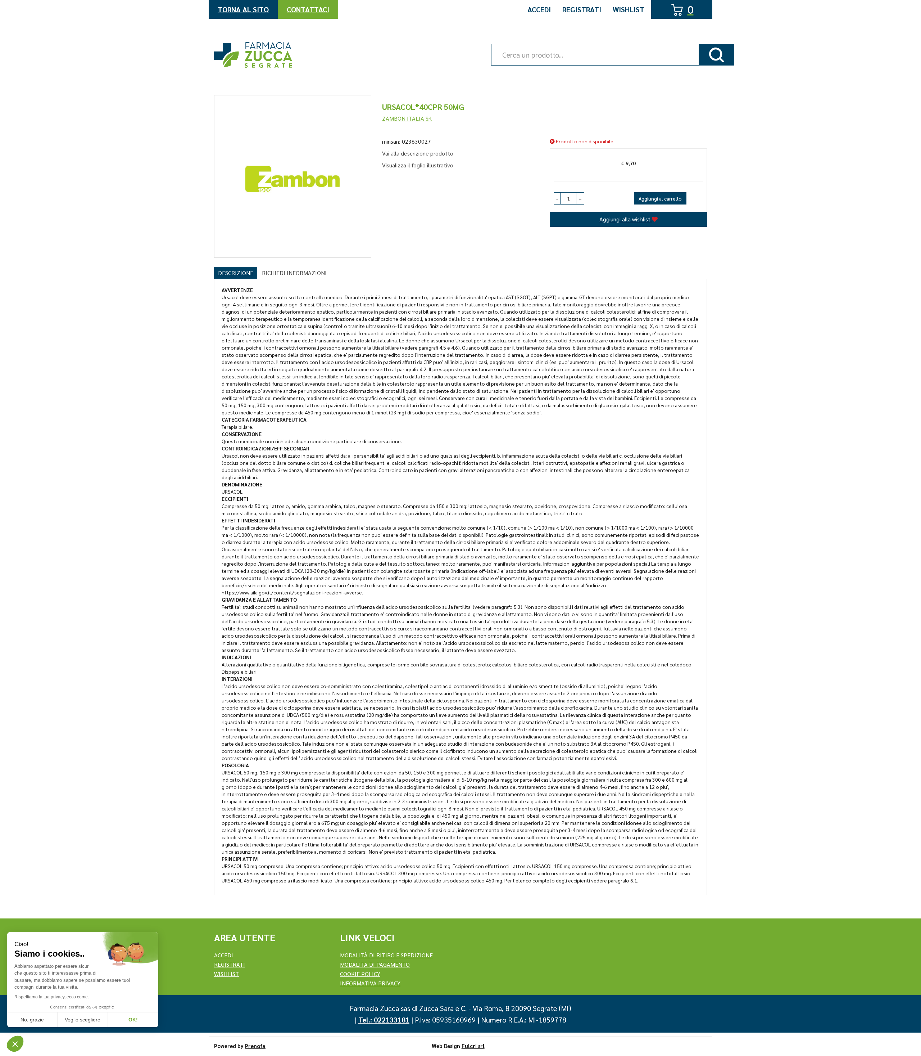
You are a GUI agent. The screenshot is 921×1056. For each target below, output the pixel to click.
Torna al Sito (243, 9)
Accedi (539, 9)
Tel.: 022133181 (383, 1019)
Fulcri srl (473, 1045)
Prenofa (255, 1045)
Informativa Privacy (370, 983)
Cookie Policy (360, 974)
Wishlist (628, 9)
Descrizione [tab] (235, 273)
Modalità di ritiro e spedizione (386, 955)
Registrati (581, 9)
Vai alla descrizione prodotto (417, 153)
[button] (557, 198)
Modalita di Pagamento (375, 964)
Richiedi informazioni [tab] (294, 273)
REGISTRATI (229, 964)
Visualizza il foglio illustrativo (417, 165)
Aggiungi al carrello (660, 198)
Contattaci (308, 9)
